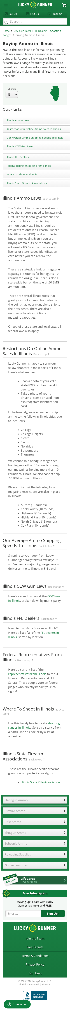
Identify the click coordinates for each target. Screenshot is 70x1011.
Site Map (46, 984)
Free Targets (35, 947)
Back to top (49, 198)
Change (12, 88)
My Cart (64, 5)
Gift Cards (29, 880)
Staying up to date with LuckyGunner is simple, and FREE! (35, 903)
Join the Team (35, 938)
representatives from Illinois (27, 674)
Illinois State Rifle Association (40, 782)
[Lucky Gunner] (35, 995)
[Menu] (6, 5)
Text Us (34, 14)
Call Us (13, 14)
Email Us (57, 14)
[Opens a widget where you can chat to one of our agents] (17, 1004)
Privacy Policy (35, 964)
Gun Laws (35, 973)
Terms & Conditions (35, 956)
